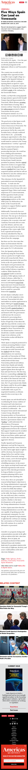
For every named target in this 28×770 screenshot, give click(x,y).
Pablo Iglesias (11, 559)
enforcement (8, 109)
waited (24, 162)
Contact (14, 730)
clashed (6, 352)
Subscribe (11, 716)
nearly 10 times (19, 304)
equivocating (5, 199)
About (14, 727)
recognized (5, 274)
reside (10, 90)
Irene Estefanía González (12, 22)
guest (3, 79)
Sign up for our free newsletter (14, 756)
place (24, 385)
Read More (14, 707)
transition (12, 291)
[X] (9, 55)
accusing (22, 102)
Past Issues (14, 710)
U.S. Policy (14, 739)
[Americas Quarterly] (8, 2)
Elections (14, 735)
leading (4, 422)
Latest (14, 737)
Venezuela (5, 9)
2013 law (20, 374)
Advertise (14, 728)
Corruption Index (14, 740)
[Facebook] (6, 55)
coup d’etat (19, 282)
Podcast (14, 722)
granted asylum (16, 308)
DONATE (22, 2)
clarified (10, 169)
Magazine (14, 733)
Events (14, 742)
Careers (14, 732)
